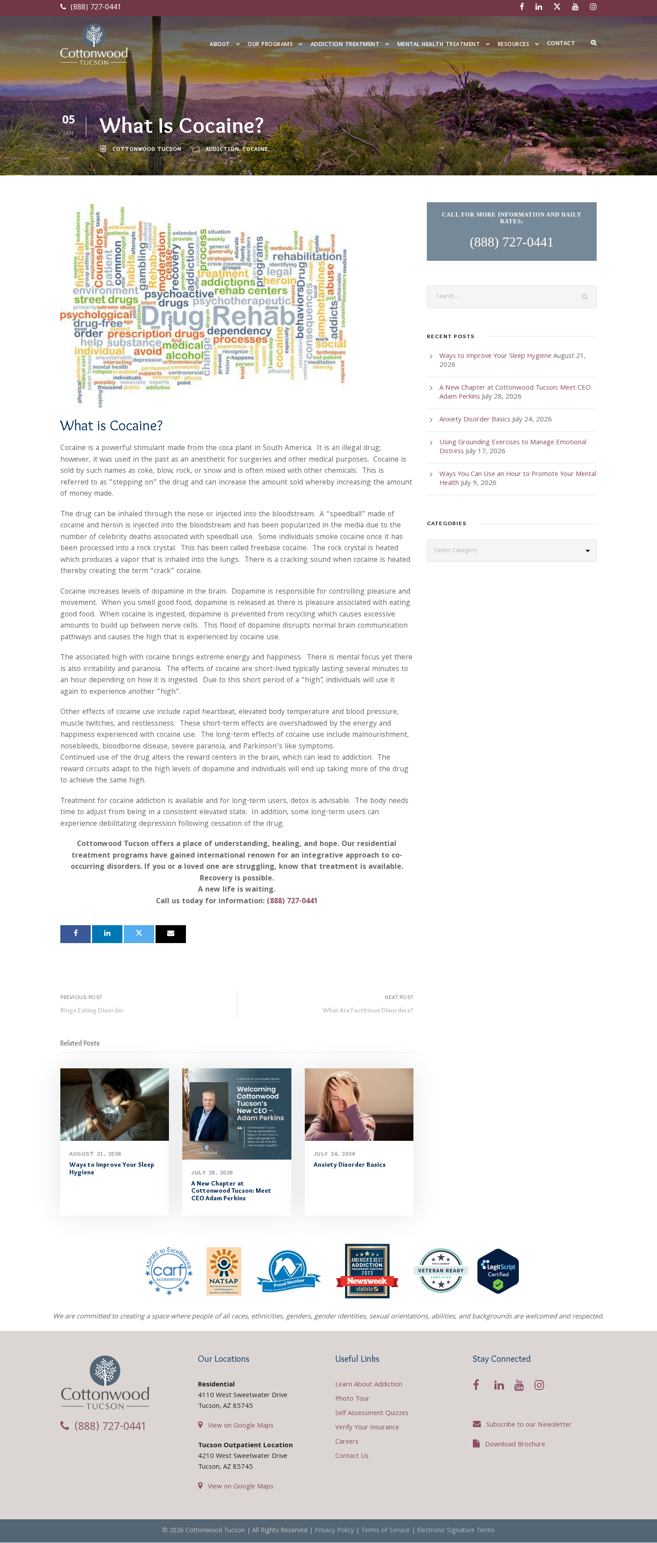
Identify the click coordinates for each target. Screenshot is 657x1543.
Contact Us (352, 1456)
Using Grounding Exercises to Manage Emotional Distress (512, 447)
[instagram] (593, 8)
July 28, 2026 (212, 1172)
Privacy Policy (334, 1531)
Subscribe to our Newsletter (529, 1425)
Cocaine (255, 149)
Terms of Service (385, 1531)
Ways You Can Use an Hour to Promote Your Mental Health (517, 479)
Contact (561, 44)
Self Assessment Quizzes (372, 1414)
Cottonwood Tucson (147, 149)
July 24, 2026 (335, 1153)
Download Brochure (515, 1445)
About (220, 45)
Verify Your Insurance (367, 1428)
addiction (222, 149)
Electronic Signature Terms (456, 1531)
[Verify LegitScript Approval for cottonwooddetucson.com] (498, 1271)
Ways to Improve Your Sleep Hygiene (111, 1168)
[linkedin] (538, 8)
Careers (346, 1442)
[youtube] (575, 8)
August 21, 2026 (95, 1153)
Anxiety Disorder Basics (350, 1164)
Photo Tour (352, 1399)
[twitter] (557, 8)
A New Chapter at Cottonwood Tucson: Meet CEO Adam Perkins (231, 1191)
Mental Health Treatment (438, 45)
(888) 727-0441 (94, 8)
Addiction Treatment (345, 45)
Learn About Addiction (368, 1385)
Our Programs (270, 45)
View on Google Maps (241, 1426)
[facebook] (522, 8)
